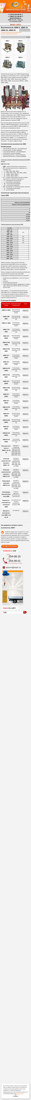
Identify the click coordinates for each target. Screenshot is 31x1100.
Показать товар (24, 30)
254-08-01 (15, 560)
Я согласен (15, 1095)
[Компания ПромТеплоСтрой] (15, 7)
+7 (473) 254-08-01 (14, 14)
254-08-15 (15, 556)
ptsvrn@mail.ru (15, 18)
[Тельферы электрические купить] (12, 604)
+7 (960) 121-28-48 (14, 16)
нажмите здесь (20, 1093)
